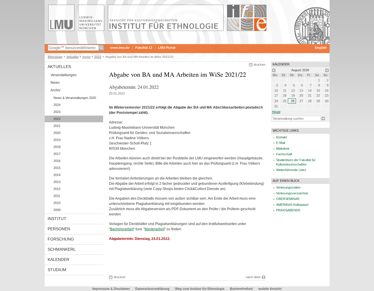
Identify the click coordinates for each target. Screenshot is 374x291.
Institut (57, 218)
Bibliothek (283, 148)
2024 (56, 105)
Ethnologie (55, 56)
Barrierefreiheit (242, 288)
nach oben (253, 277)
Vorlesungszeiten (288, 187)
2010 (56, 203)
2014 (56, 175)
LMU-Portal (166, 47)
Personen (59, 228)
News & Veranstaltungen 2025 (74, 98)
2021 (56, 126)
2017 (56, 154)
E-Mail (280, 142)
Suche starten (323, 118)
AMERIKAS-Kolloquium (292, 204)
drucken (259, 64)
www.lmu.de (119, 47)
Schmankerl (62, 249)
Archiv (86, 56)
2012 (56, 189)
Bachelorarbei (121, 229)
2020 (56, 133)
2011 (56, 196)
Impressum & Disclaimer (111, 288)
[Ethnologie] (187, 42)
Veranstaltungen (64, 75)
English (321, 47)
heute (276, 112)
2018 (56, 147)
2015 (56, 168)
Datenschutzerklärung (152, 288)
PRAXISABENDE (288, 210)
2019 (56, 140)
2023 (56, 112)
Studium (57, 269)
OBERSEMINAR (287, 199)
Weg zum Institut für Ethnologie (199, 288)
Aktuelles (72, 56)
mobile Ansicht (270, 288)
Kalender (58, 259)
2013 (56, 182)
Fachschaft (284, 154)
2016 (56, 161)
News (55, 83)
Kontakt (281, 137)
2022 (97, 56)
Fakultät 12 (143, 47)
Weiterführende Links (291, 170)
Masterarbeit (155, 229)
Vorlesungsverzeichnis (292, 193)
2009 (56, 210)
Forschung (61, 239)
